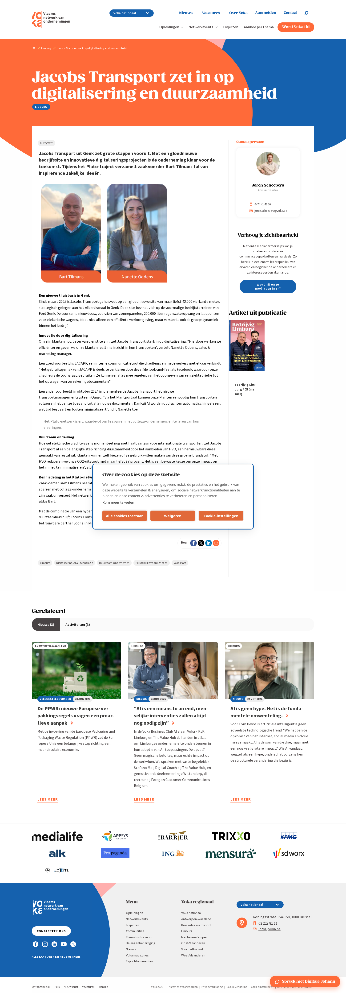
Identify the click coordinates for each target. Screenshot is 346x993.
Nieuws (186, 13)
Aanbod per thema (259, 27)
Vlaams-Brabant (192, 949)
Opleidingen (169, 27)
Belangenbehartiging (140, 943)
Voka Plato (180, 563)
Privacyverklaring (212, 987)
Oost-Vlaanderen (193, 943)
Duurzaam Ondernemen (114, 563)
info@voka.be (269, 929)
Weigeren (172, 515)
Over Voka (238, 13)
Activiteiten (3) (77, 624)
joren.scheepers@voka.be (270, 211)
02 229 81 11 (268, 923)
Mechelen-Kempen (194, 937)
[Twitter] (201, 543)
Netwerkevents (201, 27)
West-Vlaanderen (193, 955)
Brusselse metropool (196, 925)
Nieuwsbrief (71, 987)
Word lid (103, 987)
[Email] (216, 543)
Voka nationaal (191, 913)
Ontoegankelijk (41, 987)
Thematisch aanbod (139, 937)
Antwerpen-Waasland (196, 919)
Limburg (45, 563)
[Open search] (309, 13)
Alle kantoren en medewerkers (56, 956)
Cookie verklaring (236, 987)
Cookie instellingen (262, 987)
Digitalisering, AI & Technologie (74, 563)
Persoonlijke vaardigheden (152, 563)
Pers (57, 987)
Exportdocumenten (139, 961)
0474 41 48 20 (262, 204)
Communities (135, 931)
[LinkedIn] (208, 543)
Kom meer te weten (118, 502)
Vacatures (211, 13)
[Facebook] (193, 543)
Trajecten (230, 27)
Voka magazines (137, 955)
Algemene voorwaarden (183, 987)
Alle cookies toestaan (125, 515)
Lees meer (47, 800)
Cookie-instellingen (221, 515)
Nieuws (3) (45, 624)
